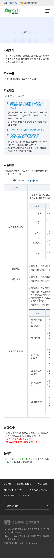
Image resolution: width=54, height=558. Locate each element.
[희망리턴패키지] (12, 11)
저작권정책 (42, 484)
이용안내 (7, 484)
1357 (8, 461)
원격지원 (26, 495)
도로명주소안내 (10, 495)
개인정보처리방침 (24, 484)
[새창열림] (10, 3)
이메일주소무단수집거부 (37, 490)
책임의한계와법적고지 (13, 490)
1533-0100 (22, 459)
